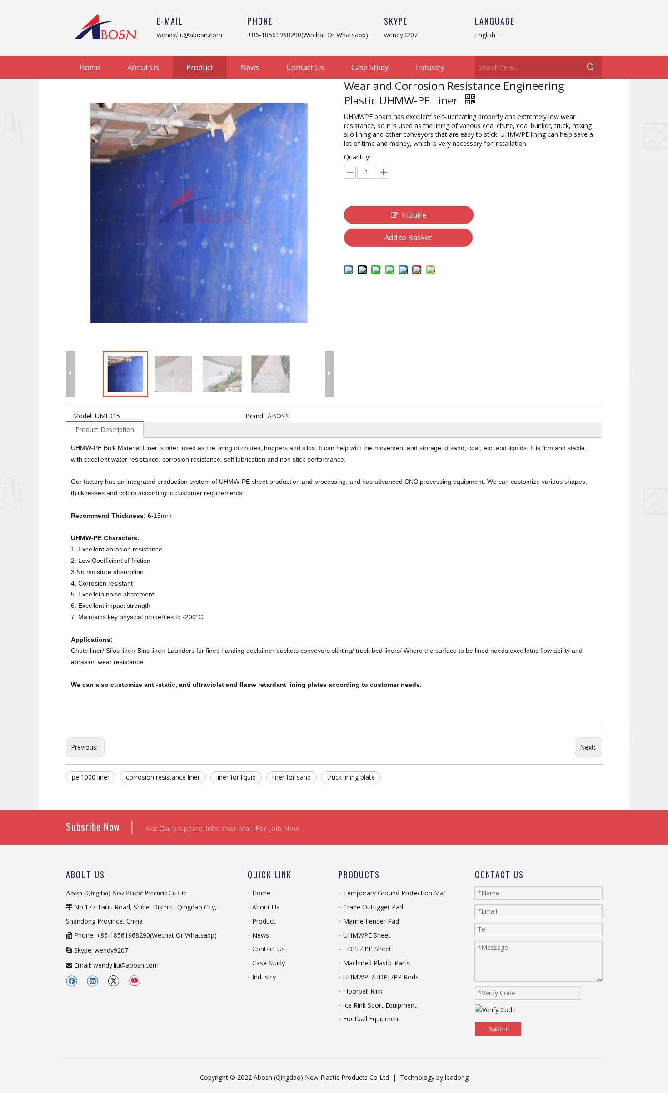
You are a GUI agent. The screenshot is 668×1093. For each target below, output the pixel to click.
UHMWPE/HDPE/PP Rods (381, 977)
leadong (457, 1077)
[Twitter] (113, 981)
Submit (499, 1028)
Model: (83, 416)
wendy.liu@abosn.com (189, 34)
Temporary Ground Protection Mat (394, 893)
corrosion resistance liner (163, 777)
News (260, 935)
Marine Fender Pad (371, 921)
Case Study (268, 963)
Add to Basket (408, 238)
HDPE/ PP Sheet (367, 948)
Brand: (254, 416)
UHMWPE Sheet (366, 935)
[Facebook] (71, 981)
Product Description (104, 429)
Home (261, 893)
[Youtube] (134, 981)
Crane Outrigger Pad (373, 907)
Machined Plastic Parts (376, 963)
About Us (265, 907)
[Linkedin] (92, 981)
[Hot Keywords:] (590, 67)
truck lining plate (351, 777)
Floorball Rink (363, 991)
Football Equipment (371, 1018)
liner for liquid (236, 777)
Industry (264, 977)
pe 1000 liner (91, 777)
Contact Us (268, 948)
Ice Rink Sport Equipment (380, 1005)
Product (263, 921)
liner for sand (291, 777)
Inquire (414, 215)
